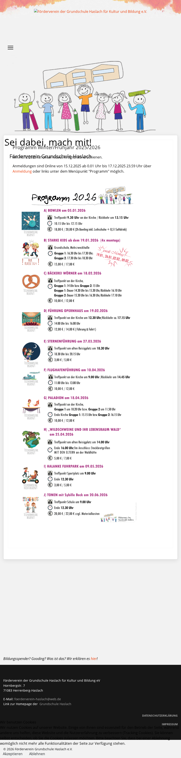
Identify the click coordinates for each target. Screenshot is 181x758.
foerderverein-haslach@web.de (37, 699)
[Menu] (10, 47)
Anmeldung (22, 171)
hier (94, 658)
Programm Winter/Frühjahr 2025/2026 (56, 147)
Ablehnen (37, 753)
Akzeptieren (13, 753)
